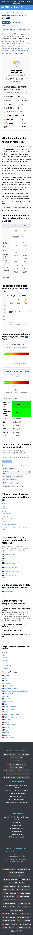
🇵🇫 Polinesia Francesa (9, 717)
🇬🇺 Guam (5, 681)
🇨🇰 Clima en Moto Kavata (11, 572)
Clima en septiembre (9, 26)
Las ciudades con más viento (16, 796)
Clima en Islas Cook (24, 29)
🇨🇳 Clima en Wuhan (23, 770)
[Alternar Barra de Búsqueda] (22, 7)
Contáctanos (16, 822)
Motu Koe (5, 663)
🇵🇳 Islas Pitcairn (7, 694)
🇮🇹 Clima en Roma (9, 777)
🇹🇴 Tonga (5, 730)
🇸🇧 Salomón (6, 719)
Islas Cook (10, 12)
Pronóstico (6, 22)
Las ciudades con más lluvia (16, 793)
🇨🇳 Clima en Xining (23, 754)
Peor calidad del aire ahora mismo (16, 802)
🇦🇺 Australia (6, 675)
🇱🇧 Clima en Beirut (9, 754)
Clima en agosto (17, 22)
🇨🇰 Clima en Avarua (8, 555)
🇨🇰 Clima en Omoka (9, 563)
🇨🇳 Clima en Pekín (23, 774)
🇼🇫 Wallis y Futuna (8, 738)
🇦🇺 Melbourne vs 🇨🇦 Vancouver (12, 476)
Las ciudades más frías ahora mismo (16, 790)
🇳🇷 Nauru (5, 704)
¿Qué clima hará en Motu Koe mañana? (13, 625)
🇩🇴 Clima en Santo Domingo (16, 764)
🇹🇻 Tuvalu (5, 732)
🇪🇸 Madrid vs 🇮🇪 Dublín (10, 480)
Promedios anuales (9, 29)
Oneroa (4, 521)
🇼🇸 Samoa (5, 722)
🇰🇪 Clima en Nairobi (10, 774)
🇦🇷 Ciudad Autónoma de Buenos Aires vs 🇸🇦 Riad (16, 472)
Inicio (3, 12)
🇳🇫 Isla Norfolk (7, 686)
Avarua (4, 503)
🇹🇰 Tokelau (6, 727)
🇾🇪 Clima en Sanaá (9, 770)
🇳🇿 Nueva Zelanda (8, 709)
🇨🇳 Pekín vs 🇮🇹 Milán (9, 469)
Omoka (4, 508)
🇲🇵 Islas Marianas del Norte (11, 688)
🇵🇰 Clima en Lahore (16, 761)
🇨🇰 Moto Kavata (7, 592)
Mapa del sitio (16, 825)
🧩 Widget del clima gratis (16, 837)
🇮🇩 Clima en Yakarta (16, 757)
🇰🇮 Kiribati (5, 696)
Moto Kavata (6, 514)
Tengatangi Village (8, 519)
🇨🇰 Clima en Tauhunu (9, 576)
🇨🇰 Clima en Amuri (8, 559)
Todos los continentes (16, 828)
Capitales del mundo (16, 834)
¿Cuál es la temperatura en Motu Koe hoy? (16, 635)
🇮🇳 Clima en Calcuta (23, 777)
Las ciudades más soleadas (16, 799)
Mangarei (5, 511)
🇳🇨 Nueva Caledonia (9, 707)
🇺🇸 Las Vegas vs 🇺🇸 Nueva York (13, 486)
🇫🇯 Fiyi (4, 678)
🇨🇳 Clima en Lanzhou (16, 767)
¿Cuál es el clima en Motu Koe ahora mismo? (16, 609)
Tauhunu (5, 516)
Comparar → (7, 462)
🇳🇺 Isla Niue (6, 683)
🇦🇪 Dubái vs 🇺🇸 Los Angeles (11, 483)
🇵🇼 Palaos (5, 712)
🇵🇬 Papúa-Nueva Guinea (10, 714)
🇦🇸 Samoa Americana (9, 725)
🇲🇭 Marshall (6, 699)
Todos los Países (16, 831)
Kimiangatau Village (9, 524)
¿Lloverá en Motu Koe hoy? (13, 630)
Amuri (4, 506)
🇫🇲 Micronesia (7, 701)
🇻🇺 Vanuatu (6, 735)
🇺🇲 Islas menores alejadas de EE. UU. (15, 691)
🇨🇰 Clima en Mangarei (9, 568)
